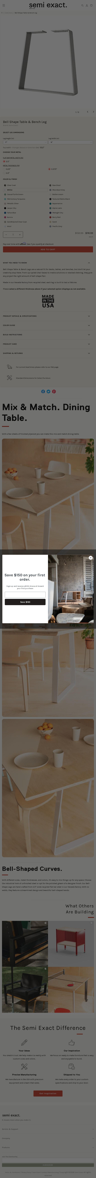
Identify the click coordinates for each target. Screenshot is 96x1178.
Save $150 (25, 602)
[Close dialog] (91, 558)
